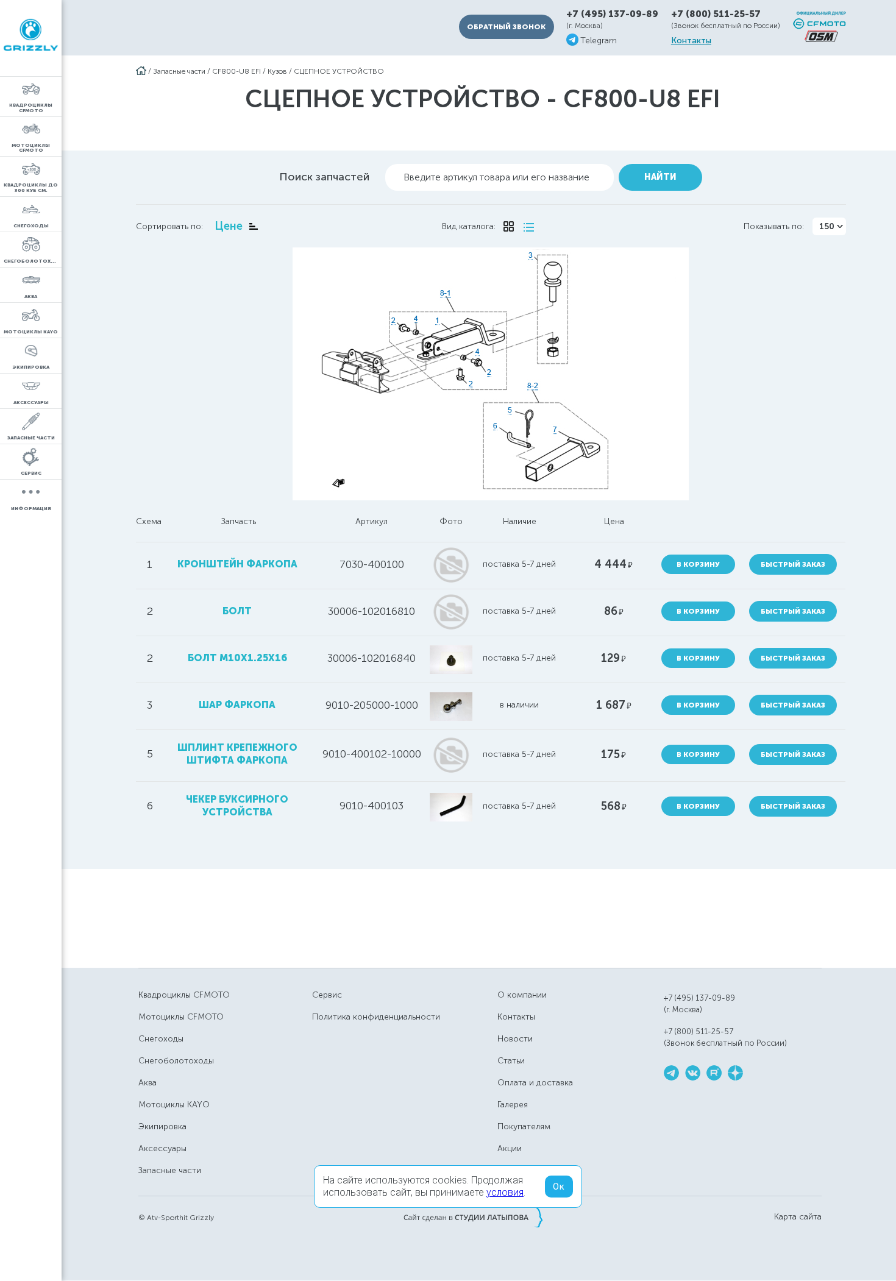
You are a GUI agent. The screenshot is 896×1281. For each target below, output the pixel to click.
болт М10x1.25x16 (237, 658)
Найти (660, 177)
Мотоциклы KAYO (174, 1104)
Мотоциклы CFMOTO (181, 1017)
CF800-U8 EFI (236, 71)
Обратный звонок (506, 27)
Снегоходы (160, 1039)
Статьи (511, 1061)
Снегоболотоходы (176, 1061)
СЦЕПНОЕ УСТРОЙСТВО (339, 71)
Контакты (691, 41)
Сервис (327, 995)
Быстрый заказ (793, 564)
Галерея (512, 1104)
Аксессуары (162, 1148)
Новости (515, 1039)
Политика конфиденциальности (376, 1017)
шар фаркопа (237, 705)
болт (237, 611)
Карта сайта (798, 1217)
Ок (559, 1186)
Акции (509, 1148)
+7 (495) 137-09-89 (612, 14)
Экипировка (162, 1126)
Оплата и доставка (535, 1082)
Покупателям (523, 1126)
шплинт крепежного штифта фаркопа (237, 754)
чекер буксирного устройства (237, 805)
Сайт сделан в (473, 1217)
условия (505, 1192)
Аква (147, 1082)
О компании (522, 995)
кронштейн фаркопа (237, 564)
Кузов (277, 71)
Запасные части (179, 71)
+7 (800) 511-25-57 (716, 14)
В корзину (698, 564)
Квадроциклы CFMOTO (184, 995)
